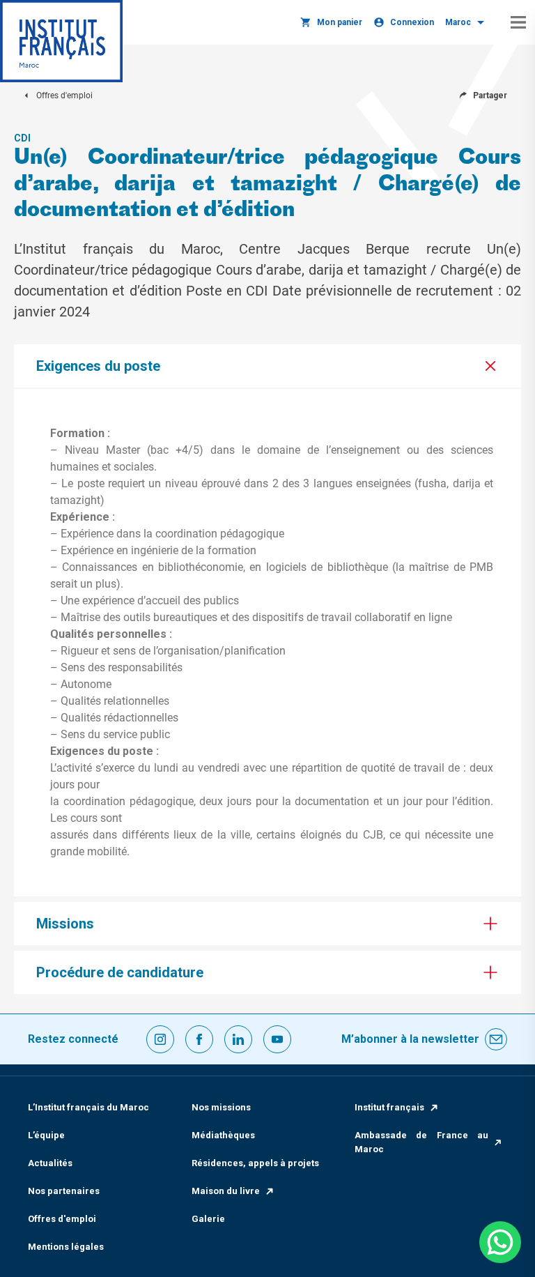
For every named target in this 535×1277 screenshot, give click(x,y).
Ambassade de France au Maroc (421, 1142)
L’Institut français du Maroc (88, 1107)
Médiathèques (223, 1135)
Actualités (50, 1163)
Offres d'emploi (62, 1219)
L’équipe (46, 1135)
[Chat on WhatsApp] (500, 1242)
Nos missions (221, 1107)
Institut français (389, 1107)
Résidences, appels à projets (255, 1163)
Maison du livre (226, 1191)
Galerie (208, 1219)
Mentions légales (66, 1246)
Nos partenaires (64, 1191)
